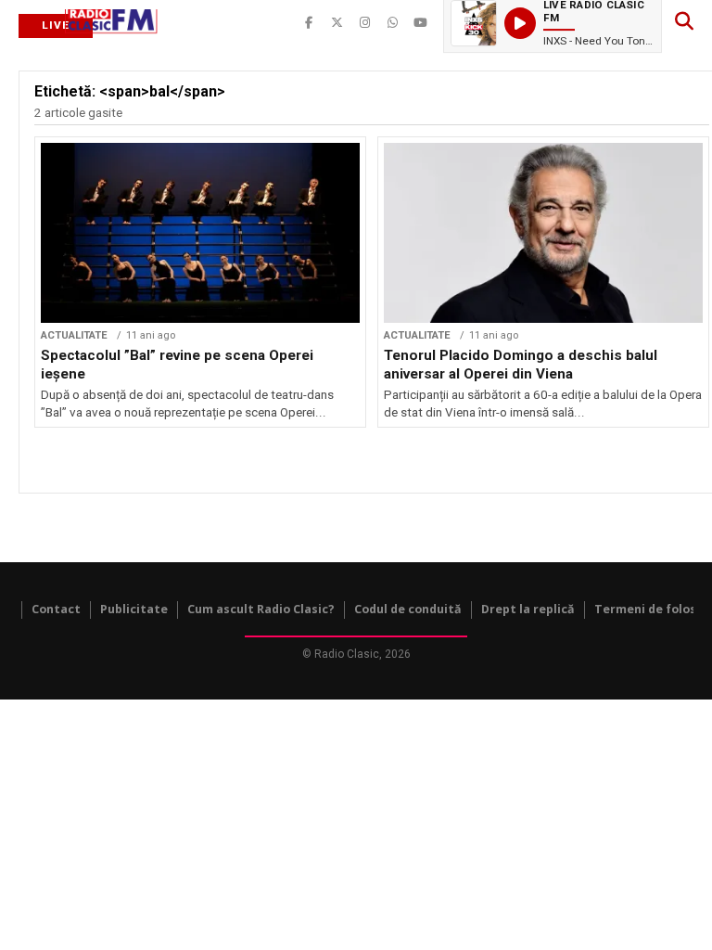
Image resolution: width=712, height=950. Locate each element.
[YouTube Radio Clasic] (420, 23)
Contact (56, 609)
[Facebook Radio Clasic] (309, 23)
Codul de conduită (408, 609)
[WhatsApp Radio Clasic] (392, 23)
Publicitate (134, 609)
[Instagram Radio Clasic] (364, 23)
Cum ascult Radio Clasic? (261, 609)
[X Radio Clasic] (336, 23)
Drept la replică (528, 609)
